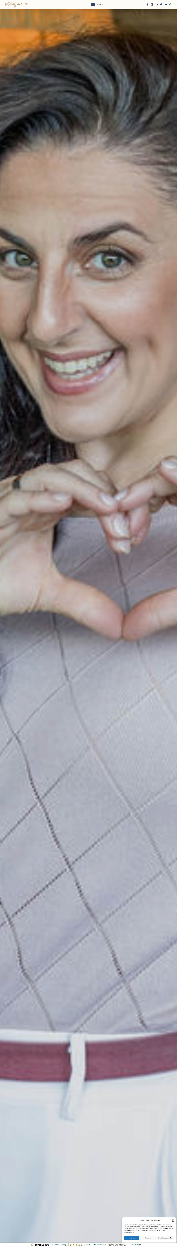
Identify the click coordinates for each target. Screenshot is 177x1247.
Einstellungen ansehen (165, 1238)
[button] (173, 1220)
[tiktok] (161, 4)
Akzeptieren (132, 1238)
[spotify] (170, 4)
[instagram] (152, 4)
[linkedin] (165, 4)
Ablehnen (148, 1238)
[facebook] (147, 4)
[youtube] (156, 4)
